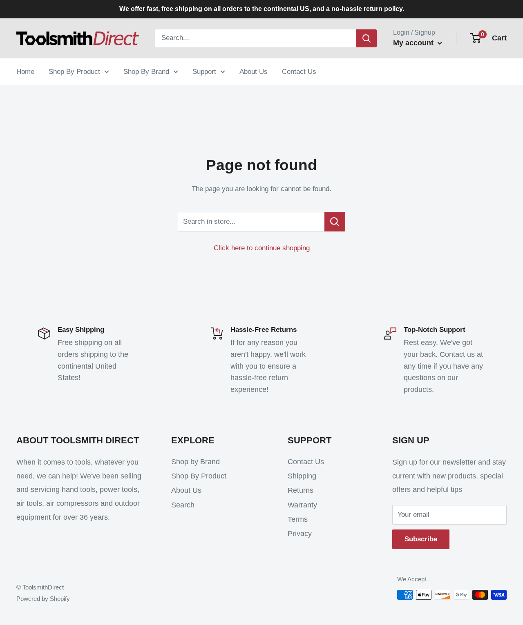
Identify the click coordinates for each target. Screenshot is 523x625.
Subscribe (421, 539)
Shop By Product (74, 71)
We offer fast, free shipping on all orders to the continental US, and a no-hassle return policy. (261, 8)
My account (414, 43)
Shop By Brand (146, 71)
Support (204, 71)
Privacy (300, 533)
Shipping (302, 476)
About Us (253, 71)
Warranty (302, 505)
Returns (300, 490)
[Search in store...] (334, 221)
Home (25, 71)
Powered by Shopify (43, 598)
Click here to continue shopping (262, 248)
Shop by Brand (195, 462)
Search (182, 505)
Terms (298, 519)
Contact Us (299, 71)
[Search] (366, 38)
